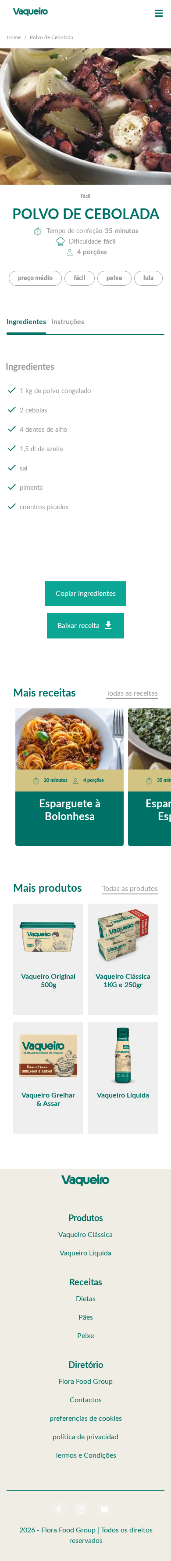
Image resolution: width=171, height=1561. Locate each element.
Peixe (85, 1335)
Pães (85, 1317)
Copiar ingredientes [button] (86, 593)
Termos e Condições (85, 1455)
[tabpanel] (85, 445)
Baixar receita (78, 625)
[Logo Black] (30, 8)
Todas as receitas (132, 693)
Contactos (86, 1400)
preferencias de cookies (86, 1418)
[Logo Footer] (85, 1176)
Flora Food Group (85, 1381)
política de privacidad (85, 1437)
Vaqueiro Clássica (85, 1234)
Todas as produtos (130, 888)
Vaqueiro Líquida (85, 1253)
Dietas (86, 1298)
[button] (159, 13)
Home (14, 37)
